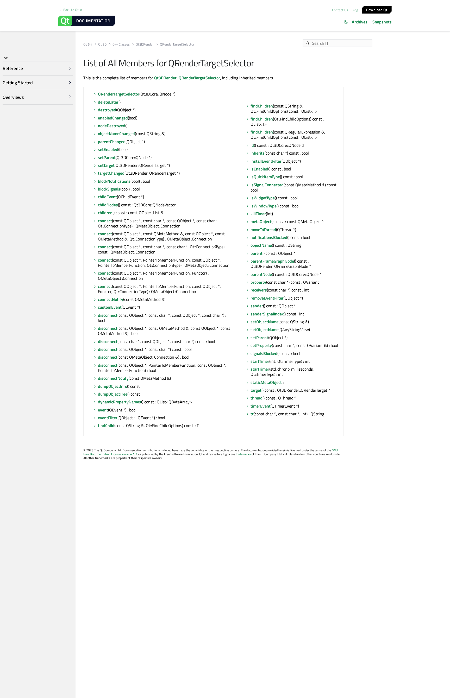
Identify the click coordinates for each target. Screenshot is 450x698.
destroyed (107, 110)
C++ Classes (121, 44)
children (105, 213)
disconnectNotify (113, 378)
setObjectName (264, 322)
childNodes (108, 205)
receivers (259, 290)
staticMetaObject (266, 382)
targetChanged (111, 173)
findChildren (262, 106)
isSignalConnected (267, 185)
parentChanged (112, 141)
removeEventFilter (267, 298)
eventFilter (107, 418)
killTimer (258, 214)
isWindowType (264, 206)
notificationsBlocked (269, 237)
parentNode (261, 274)
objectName (261, 245)
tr (252, 414)
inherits (258, 153)
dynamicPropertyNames (119, 402)
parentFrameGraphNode (272, 261)
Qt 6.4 (87, 44)
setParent (107, 157)
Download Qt (376, 9)
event (103, 410)
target (256, 390)
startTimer (260, 361)
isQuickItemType (265, 177)
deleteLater (108, 102)
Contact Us (340, 9)
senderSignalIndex (267, 314)
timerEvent (261, 406)
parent (256, 253)
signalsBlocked (264, 353)
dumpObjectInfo (112, 386)
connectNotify (110, 299)
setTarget (106, 165)
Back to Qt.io (72, 9)
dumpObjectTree (112, 394)
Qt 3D (102, 44)
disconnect (107, 315)
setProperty (261, 345)
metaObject (261, 221)
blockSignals (109, 189)
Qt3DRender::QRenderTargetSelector (187, 78)
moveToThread (263, 229)
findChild (106, 425)
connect (105, 221)
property (258, 282)
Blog (355, 9)
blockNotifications (114, 181)
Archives (359, 22)
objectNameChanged (116, 133)
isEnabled (259, 169)
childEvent (107, 197)
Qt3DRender (145, 44)
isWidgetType (263, 198)
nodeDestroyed (111, 126)
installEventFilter (266, 161)
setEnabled (108, 149)
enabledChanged (113, 118)
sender (257, 306)
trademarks (243, 454)
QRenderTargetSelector (118, 94)
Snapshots (382, 22)
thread (256, 398)
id (252, 145)
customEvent (110, 307)
